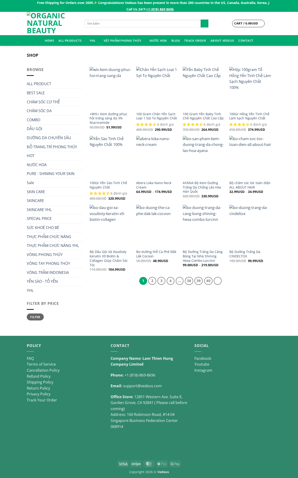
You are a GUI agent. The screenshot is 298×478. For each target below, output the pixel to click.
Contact (245, 40)
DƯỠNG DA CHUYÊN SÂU (49, 137)
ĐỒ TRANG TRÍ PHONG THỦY (52, 146)
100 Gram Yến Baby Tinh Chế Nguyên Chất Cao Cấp (203, 116)
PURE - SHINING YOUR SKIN (50, 173)
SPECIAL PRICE (39, 218)
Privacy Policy (39, 394)
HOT (30, 155)
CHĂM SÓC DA (39, 110)
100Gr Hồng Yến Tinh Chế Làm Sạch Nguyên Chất (249, 116)
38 (189, 280)
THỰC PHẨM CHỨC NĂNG (49, 236)
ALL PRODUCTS (69, 40)
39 (198, 280)
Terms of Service (41, 364)
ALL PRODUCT (39, 83)
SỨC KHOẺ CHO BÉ (43, 227)
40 (208, 280)
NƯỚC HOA (158, 40)
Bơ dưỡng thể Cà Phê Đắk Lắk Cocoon (156, 254)
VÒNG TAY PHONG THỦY (48, 263)
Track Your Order (42, 400)
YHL (93, 40)
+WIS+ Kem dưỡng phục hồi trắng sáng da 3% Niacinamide (108, 118)
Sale (30, 182)
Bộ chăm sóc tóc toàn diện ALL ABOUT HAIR (250, 185)
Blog (175, 40)
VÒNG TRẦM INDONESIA (48, 272)
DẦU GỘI (34, 128)
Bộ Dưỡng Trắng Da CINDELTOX (244, 254)
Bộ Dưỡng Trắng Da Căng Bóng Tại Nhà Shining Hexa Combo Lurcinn (203, 256)
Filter (35, 317)
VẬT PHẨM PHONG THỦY (122, 40)
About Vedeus (222, 40)
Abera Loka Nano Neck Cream (153, 185)
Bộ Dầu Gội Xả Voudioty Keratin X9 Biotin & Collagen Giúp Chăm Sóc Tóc (109, 258)
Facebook (202, 358)
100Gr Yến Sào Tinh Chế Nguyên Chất (108, 185)
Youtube (201, 364)
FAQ (30, 358)
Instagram (203, 370)
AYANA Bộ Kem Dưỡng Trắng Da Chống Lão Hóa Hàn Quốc (202, 187)
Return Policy (38, 388)
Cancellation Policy (43, 370)
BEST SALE (36, 92)
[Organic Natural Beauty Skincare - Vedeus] (52, 23)
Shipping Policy (40, 382)
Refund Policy (39, 376)
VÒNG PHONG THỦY (45, 254)
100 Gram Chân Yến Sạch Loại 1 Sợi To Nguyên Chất (156, 116)
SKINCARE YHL (39, 209)
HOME (49, 40)
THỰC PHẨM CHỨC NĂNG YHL (53, 245)
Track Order (195, 40)
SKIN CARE (36, 191)
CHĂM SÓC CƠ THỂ (43, 101)
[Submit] (204, 23)
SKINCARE (35, 200)
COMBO (33, 119)
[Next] (218, 281)
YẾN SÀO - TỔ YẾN (42, 281)
